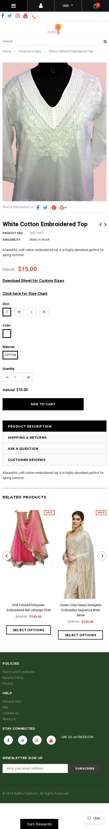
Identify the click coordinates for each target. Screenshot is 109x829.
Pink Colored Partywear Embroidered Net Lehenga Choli (29, 607)
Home (7, 51)
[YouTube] (25, 16)
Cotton (10, 355)
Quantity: (9, 369)
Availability (11, 239)
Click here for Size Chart (25, 293)
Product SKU (13, 233)
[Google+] (63, 207)
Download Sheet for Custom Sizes (33, 280)
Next (105, 224)
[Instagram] (17, 16)
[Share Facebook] (38, 207)
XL (44, 312)
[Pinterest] (54, 207)
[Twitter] (9, 16)
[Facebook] (2, 16)
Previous (100, 224)
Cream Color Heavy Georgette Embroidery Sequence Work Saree (80, 610)
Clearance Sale (30, 51)
